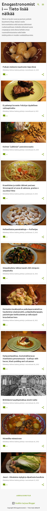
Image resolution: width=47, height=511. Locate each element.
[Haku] (38, 4)
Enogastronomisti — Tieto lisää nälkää (18, 9)
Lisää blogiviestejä (23, 495)
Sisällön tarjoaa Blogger (25, 503)
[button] (43, 74)
